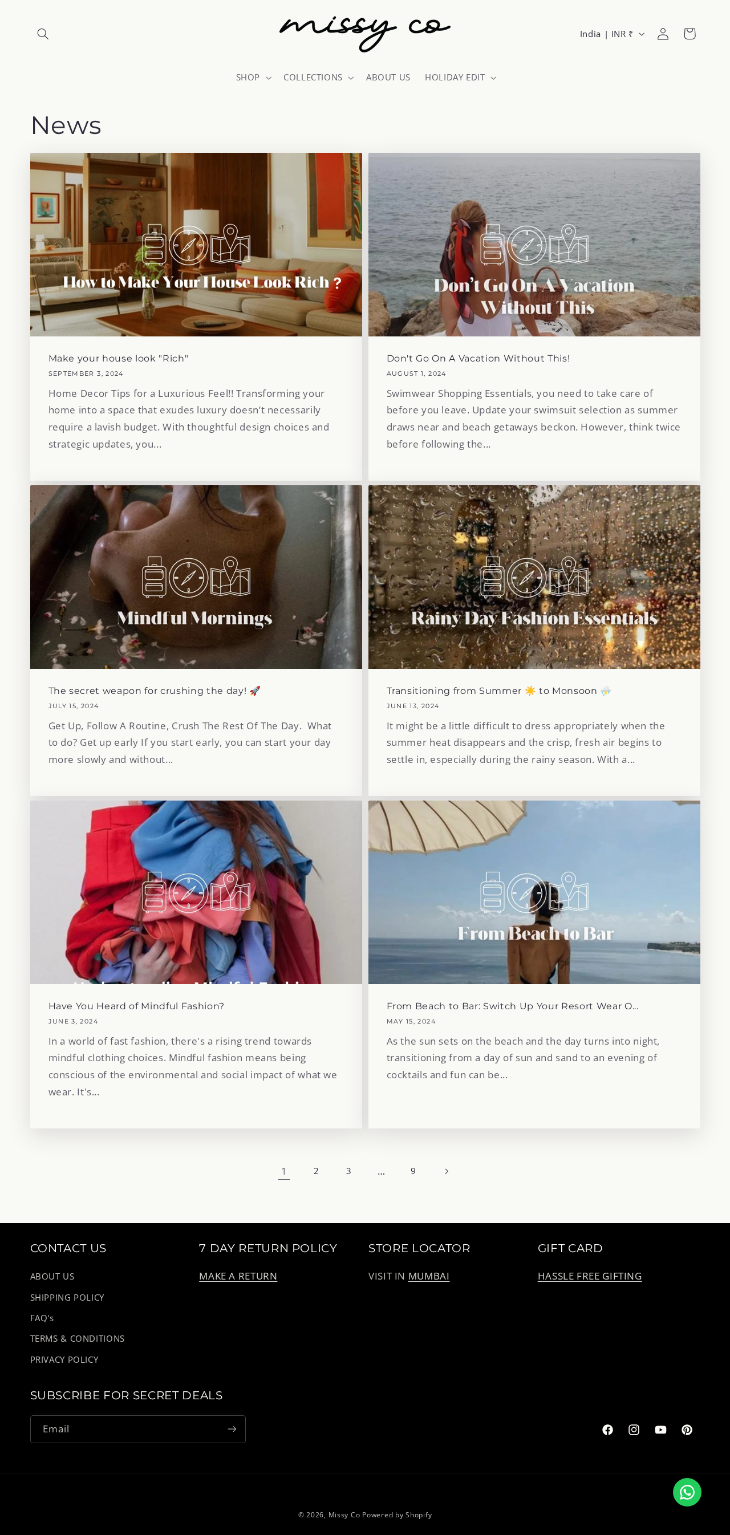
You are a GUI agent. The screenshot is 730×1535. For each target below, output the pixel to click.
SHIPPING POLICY (67, 1297)
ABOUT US (52, 1276)
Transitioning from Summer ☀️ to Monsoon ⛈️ (499, 690)
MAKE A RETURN (238, 1276)
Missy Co (344, 1514)
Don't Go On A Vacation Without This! (478, 358)
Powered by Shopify (397, 1514)
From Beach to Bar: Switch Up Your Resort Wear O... (513, 1006)
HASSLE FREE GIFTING (590, 1276)
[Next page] (446, 1171)
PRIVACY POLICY (64, 1359)
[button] (43, 34)
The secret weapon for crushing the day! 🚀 (154, 690)
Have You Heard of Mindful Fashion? (136, 1006)
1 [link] (284, 1170)
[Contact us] (687, 1492)
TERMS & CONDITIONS (77, 1339)
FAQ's (42, 1317)
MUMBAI (429, 1276)
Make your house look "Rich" (118, 358)
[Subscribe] (231, 1429)
